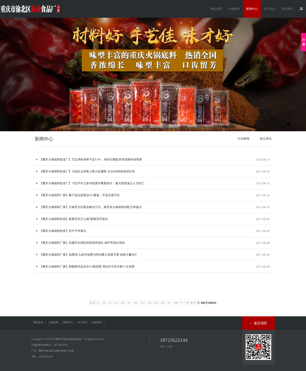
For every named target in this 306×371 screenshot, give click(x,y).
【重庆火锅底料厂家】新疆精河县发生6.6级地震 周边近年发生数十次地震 (87, 266)
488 (176, 302)
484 (149, 302)
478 (109, 302)
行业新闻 (243, 138)
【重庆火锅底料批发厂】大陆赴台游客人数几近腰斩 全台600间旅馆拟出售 (87, 171)
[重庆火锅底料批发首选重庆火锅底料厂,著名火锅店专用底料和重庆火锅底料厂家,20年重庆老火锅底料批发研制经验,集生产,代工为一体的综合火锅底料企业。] (153, 74)
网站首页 (216, 8)
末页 (193, 302)
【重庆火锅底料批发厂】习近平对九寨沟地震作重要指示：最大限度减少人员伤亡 (92, 183)
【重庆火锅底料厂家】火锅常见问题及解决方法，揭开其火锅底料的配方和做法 (91, 207)
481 (129, 302)
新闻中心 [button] (252, 8)
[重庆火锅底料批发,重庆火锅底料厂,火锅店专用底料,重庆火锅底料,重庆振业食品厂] (30, 7)
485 (156, 302)
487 (169, 302)
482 (136, 302)
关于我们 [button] (270, 8)
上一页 (101, 302)
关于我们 (83, 322)
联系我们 (97, 322)
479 (116, 302)
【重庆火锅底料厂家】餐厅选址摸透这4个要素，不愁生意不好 (80, 195)
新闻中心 (68, 322)
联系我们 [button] (288, 8)
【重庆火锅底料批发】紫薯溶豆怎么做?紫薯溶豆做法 (74, 219)
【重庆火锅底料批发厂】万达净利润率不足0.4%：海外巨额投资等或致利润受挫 (91, 159)
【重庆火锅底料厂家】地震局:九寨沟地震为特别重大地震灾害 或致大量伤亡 (88, 254)
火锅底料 (53, 322)
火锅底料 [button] (234, 8)
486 (162, 302)
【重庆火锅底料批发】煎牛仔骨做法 (63, 230)
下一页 (184, 302)
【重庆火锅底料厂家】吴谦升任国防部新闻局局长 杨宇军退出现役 (82, 242)
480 (123, 302)
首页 (93, 302)
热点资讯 (265, 138)
